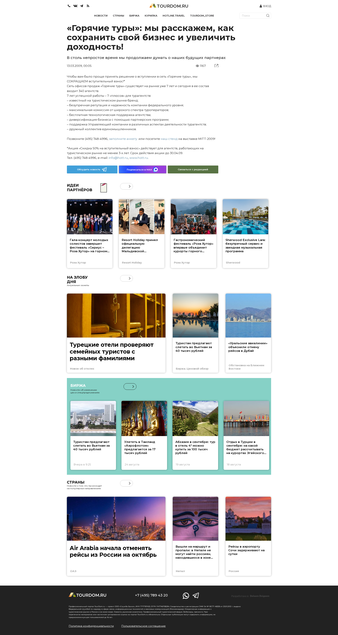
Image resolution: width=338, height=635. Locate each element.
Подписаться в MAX (139, 169)
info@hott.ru (118, 158)
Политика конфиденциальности (91, 626)
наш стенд (169, 139)
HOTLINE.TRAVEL (174, 15)
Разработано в (250, 596)
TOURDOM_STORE (202, 15)
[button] (123, 186)
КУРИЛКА (151, 15)
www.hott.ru (138, 158)
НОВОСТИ (101, 15)
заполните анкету (123, 139)
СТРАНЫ (118, 15)
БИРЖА (134, 15)
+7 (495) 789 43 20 (151, 595)
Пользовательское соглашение (143, 626)
